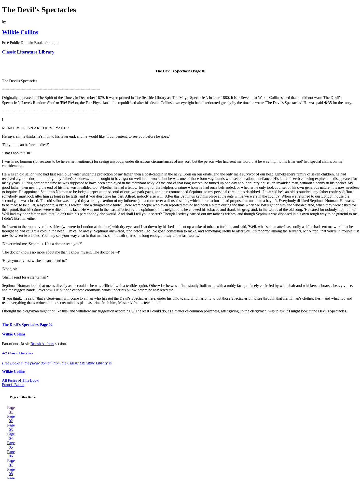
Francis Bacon (13, 385)
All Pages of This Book (20, 380)
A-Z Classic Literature (17, 353)
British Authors (42, 344)
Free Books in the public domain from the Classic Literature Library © (56, 363)
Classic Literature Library (28, 51)
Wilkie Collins (20, 32)
